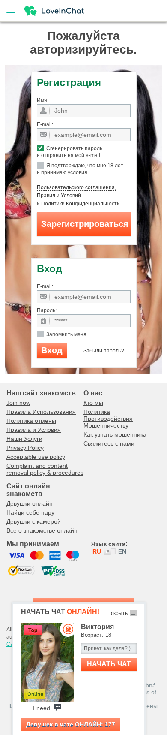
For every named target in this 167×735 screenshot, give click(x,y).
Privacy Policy (25, 447)
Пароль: (47, 310)
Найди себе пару (30, 512)
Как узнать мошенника (115, 434)
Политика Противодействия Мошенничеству (108, 418)
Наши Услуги (24, 438)
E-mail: (45, 124)
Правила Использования (41, 411)
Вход (52, 350)
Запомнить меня (65, 334)
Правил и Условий (59, 196)
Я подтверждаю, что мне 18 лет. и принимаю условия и (80, 185)
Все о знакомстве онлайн (42, 530)
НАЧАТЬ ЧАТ (109, 664)
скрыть (119, 613)
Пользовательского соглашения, (76, 187)
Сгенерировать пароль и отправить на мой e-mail (69, 151)
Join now (18, 402)
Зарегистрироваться (84, 224)
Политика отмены (31, 420)
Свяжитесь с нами (109, 443)
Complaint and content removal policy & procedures (45, 469)
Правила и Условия (33, 429)
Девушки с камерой (33, 521)
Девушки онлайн (29, 503)
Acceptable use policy (35, 456)
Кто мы (93, 402)
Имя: (42, 100)
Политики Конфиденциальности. (81, 204)
